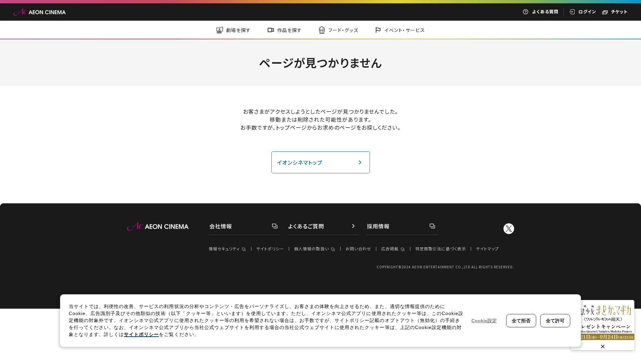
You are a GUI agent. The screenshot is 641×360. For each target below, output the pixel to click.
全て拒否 (521, 320)
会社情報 (220, 226)
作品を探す (289, 30)
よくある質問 (545, 11)
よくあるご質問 (306, 226)
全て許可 (555, 320)
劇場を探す (238, 30)
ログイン (587, 11)
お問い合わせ (358, 248)
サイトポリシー (270, 248)
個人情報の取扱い (311, 248)
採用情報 (378, 226)
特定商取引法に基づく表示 (440, 248)
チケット (619, 11)
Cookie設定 (484, 320)
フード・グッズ (343, 30)
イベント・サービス (405, 30)
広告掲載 (390, 248)
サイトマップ (487, 248)
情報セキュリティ (224, 248)
